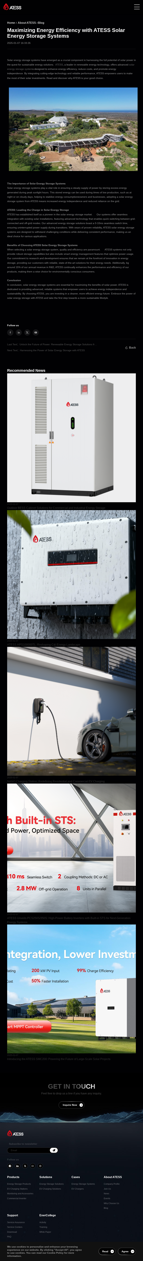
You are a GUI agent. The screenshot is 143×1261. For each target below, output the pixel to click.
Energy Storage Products (19, 1184)
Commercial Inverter (16, 1198)
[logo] (12, 6)
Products (13, 1177)
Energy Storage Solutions (51, 1184)
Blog (41, 22)
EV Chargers (78, 1189)
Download (12, 1232)
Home (11, 22)
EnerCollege (47, 1215)
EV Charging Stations (17, 1189)
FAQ (9, 1237)
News (106, 1193)
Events (107, 1198)
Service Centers (14, 1227)
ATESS (59, 64)
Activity (42, 1222)
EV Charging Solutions (50, 1189)
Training (43, 1227)
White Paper (45, 1232)
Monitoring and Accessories (20, 1193)
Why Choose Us (111, 1203)
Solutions (45, 1177)
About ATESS (27, 22)
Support (12, 1215)
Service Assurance (16, 1222)
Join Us (107, 1189)
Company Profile (112, 1184)
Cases (76, 1177)
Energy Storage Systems (83, 1184)
